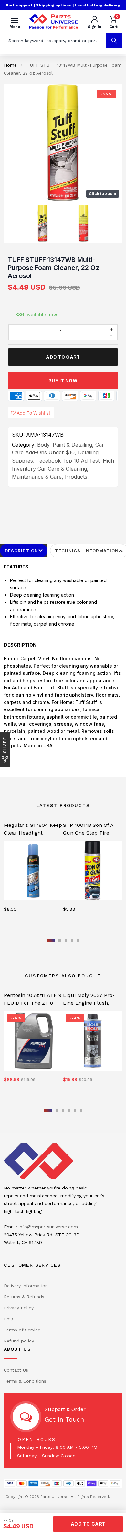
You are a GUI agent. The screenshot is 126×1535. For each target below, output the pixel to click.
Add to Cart (63, 357)
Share (4, 745)
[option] (63, 142)
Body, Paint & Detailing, (65, 444)
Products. (77, 477)
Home (10, 65)
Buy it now (63, 380)
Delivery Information (26, 1285)
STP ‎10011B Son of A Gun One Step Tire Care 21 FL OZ (88, 833)
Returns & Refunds (24, 1296)
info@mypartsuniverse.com (48, 1226)
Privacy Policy (19, 1307)
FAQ (8, 1318)
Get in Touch (64, 1419)
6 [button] (81, 1110)
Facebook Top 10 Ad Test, (68, 460)
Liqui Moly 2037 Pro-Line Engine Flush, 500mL (89, 1003)
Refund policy (19, 1340)
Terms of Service (22, 1329)
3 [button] (66, 940)
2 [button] (59, 940)
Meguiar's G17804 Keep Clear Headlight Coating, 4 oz (33, 833)
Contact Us (16, 1370)
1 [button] (51, 940)
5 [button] (78, 940)
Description (21, 550)
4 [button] (72, 940)
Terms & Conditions (25, 1381)
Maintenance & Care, (37, 477)
